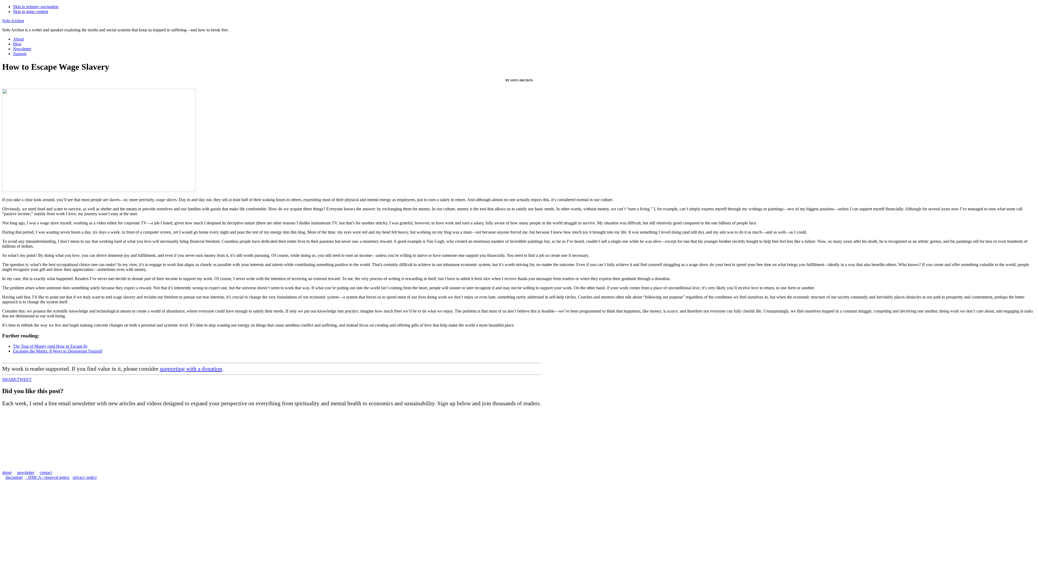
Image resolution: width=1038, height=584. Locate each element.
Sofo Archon (13, 20)
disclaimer (14, 477)
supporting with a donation (191, 369)
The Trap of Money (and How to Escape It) (50, 346)
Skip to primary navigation (35, 6)
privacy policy (85, 477)
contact (46, 472)
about (7, 472)
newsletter (25, 472)
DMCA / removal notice (47, 477)
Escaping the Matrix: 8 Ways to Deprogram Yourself (57, 351)
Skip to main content (30, 11)
